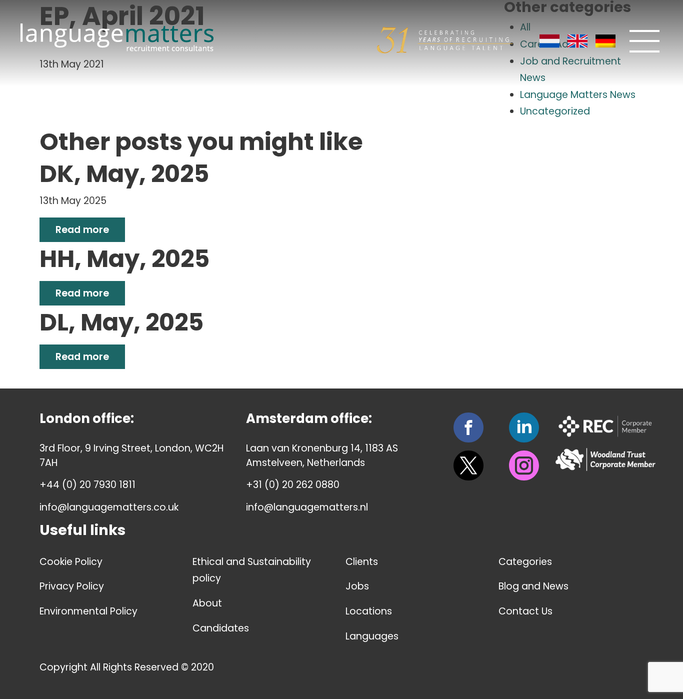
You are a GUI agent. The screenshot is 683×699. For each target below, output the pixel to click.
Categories (525, 561)
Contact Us (525, 611)
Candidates (220, 628)
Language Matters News (578, 95)
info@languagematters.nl (307, 507)
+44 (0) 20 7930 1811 (88, 485)
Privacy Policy (72, 586)
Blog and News (533, 586)
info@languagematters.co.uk (109, 507)
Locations (369, 611)
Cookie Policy (71, 561)
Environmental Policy (89, 611)
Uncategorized (555, 111)
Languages (372, 636)
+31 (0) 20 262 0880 (293, 485)
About (207, 603)
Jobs (357, 586)
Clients (362, 561)
